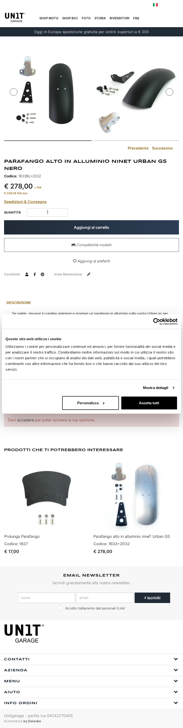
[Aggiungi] (31, 212)
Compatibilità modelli (94, 245)
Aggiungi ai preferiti (93, 261)
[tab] (91, 303)
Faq (136, 18)
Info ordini (20, 703)
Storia (100, 18)
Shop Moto (48, 18)
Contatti (17, 659)
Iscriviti (153, 597)
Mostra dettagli (155, 388)
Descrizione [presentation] (18, 303)
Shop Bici (70, 18)
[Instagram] (163, 633)
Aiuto (12, 692)
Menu (12, 681)
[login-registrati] (165, 4)
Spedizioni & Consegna (25, 201)
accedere (25, 420)
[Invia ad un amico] (26, 274)
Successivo (163, 148)
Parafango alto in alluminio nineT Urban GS (131, 536)
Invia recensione (68, 274)
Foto (86, 18)
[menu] (176, 18)
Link (121, 608)
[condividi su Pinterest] (42, 274)
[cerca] (154, 18)
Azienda (15, 670)
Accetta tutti (149, 403)
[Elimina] (63, 212)
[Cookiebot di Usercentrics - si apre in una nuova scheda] (157, 321)
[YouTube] (174, 633)
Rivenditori (119, 18)
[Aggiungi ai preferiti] (79, 525)
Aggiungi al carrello (91, 227)
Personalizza (88, 403)
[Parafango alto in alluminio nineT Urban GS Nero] (47, 94)
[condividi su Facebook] (34, 274)
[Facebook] (152, 633)
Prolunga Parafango (22, 536)
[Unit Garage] (25, 633)
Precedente (137, 148)
